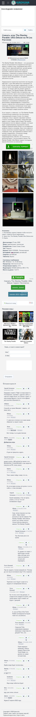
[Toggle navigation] (8, 3)
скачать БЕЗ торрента (18, 294)
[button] (31, 302)
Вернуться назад (10, 303)
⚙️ (25, 30)
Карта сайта (20, 715)
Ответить (19, 388)
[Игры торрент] (23, 3)
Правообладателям (9, 715)
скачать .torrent (18, 287)
